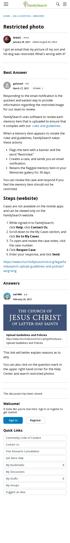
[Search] (58, 4)
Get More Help (15, 458)
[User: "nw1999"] (7, 296)
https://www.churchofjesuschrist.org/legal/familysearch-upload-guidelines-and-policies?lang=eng (34, 266)
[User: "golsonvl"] (7, 85)
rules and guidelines (46, 126)
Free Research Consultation (22, 451)
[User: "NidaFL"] (7, 39)
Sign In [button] (13, 420)
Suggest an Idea (15, 492)
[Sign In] (64, 4)
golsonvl (18, 83)
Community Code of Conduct (23, 438)
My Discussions (15, 472)
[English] (35, 4)
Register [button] (35, 420)
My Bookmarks (35, 465)
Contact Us (12, 444)
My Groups (12, 485)
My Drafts (35, 478)
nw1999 (17, 294)
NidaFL (17, 37)
